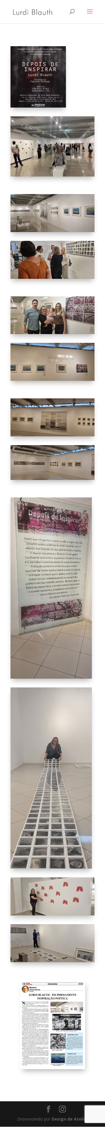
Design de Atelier (69, 1119)
